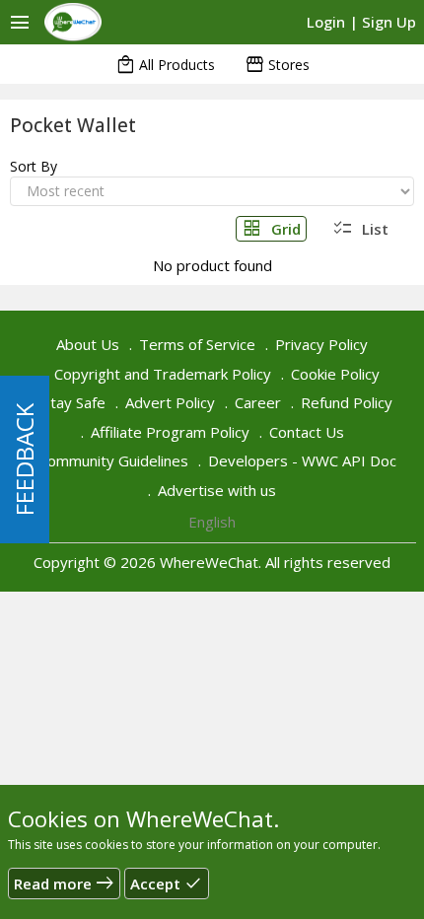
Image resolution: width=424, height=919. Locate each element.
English (212, 521)
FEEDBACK (24, 459)
